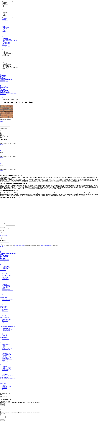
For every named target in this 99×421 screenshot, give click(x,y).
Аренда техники (5, 23)
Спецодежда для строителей (7, 380)
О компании (4, 18)
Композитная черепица (6, 302)
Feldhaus (1, 121)
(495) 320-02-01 (3, 76)
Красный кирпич (5, 268)
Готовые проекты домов (6, 22)
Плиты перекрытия (5, 362)
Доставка (4, 24)
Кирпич (1, 264)
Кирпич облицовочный (6, 266)
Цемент (3, 288)
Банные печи (4, 388)
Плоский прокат (5, 374)
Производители (5, 20)
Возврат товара (5, 28)
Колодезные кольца (5, 358)
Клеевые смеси (5, 287)
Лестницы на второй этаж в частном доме (9, 40)
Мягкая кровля (5, 303)
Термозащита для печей (6, 390)
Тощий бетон (4, 335)
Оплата (3, 26)
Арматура (4, 373)
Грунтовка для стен (5, 293)
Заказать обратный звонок (5, 242)
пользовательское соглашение (19, 245)
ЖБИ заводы (4, 45)
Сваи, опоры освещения (6, 354)
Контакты (4, 19)
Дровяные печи (5, 385)
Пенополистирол (5, 279)
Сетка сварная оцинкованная (7, 375)
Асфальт (3, 347)
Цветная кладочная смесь (6, 286)
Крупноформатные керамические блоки (9, 272)
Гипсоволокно (5, 370)
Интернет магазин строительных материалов (10, 48)
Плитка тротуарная (5, 37)
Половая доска (5, 311)
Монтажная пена (5, 294)
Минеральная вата (5, 277)
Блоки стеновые (3, 270)
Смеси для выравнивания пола (7, 290)
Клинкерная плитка (5, 323)
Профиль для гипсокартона (7, 367)
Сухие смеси (4, 35)
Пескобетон (4, 284)
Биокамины (4, 387)
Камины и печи (5, 49)
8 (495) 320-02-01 (3, 230)
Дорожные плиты (5, 355)
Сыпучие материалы (6, 43)
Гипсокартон (4, 366)
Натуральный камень (6, 42)
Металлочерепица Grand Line (7, 299)
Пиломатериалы (5, 38)
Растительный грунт (6, 349)
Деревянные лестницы (6, 328)
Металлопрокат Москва (4, 371)
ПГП (3, 44)
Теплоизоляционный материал (7, 34)
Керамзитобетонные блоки (7, 273)
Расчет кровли (5, 304)
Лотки (3, 360)
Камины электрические (6, 386)
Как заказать (4, 25)
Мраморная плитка (5, 339)
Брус (3, 310)
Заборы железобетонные (6, 357)
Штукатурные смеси (6, 289)
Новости (4, 29)
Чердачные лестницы (6, 330)
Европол (4, 313)
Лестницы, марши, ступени (7, 359)
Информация (15, 263)
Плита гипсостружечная (6, 369)
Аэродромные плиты (6, 356)
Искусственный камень (6, 39)
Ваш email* (2, 414)
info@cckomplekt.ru (3, 235)
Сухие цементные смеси (6, 285)
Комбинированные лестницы (7, 329)
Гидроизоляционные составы (7, 295)
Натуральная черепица (6, 300)
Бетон (3, 41)
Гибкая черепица (5, 301)
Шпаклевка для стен (6, 292)
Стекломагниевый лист (6, 368)
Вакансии (4, 31)
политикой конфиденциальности (47, 245)
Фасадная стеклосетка (6, 381)
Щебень (3, 345)
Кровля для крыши (5, 36)
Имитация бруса (5, 314)
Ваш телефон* (2, 224)
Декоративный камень (6, 320)
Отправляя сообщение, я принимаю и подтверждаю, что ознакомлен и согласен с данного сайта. (29, 245)
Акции (3, 30)
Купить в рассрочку (5, 27)
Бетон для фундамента (6, 333)
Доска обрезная (5, 309)
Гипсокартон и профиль (4, 364)
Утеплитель (4, 278)
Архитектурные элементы (7, 324)
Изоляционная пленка (6, 280)
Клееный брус (4, 315)
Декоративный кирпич (6, 319)
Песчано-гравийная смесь (7, 348)
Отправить (2, 405)
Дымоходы (4, 389)
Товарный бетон (5, 334)
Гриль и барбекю (5, 391)
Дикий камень (5, 321)
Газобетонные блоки (6, 271)
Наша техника (31, 263)
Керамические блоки (6, 267)
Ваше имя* (2, 223)
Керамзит (4, 346)
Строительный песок (6, 344)
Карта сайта (39, 263)
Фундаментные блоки (6, 353)
